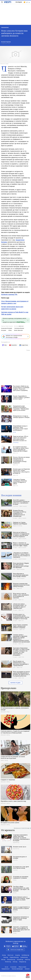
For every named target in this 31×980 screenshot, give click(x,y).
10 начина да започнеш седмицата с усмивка (20, 877)
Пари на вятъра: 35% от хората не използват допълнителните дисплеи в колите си (20, 438)
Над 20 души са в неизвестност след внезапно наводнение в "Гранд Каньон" (21, 663)
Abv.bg (4, 955)
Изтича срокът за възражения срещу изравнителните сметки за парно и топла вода (21, 616)
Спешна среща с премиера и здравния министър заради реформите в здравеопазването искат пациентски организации (21, 638)
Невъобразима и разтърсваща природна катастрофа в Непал (20, 575)
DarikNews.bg (25, 955)
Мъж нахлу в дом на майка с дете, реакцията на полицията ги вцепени (21, 596)
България (15, 518)
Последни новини (11, 495)
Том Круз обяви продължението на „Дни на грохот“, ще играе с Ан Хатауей (21, 889)
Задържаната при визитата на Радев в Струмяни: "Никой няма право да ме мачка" (21, 408)
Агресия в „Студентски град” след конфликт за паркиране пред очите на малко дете (21, 929)
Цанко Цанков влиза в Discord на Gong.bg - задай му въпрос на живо (21, 898)
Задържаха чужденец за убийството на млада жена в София (21, 918)
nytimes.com (21, 326)
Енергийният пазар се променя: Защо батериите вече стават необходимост (20, 428)
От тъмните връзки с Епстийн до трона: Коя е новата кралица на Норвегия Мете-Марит (21, 449)
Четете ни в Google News (16, 949)
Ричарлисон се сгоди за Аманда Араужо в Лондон (21, 416)
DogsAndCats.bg (14, 957)
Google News (24, 345)
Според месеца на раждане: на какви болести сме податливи (13, 757)
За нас (6, 967)
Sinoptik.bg (20, 959)
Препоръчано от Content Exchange (21, 828)
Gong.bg (17, 955)
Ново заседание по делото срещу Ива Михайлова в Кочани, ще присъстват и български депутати (21, 674)
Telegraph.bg (22, 961)
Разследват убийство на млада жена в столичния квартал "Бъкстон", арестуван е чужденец (21, 388)
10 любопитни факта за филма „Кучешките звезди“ (15, 709)
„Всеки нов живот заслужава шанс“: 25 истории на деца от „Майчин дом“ (19, 606)
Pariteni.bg (8, 961)
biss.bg (14, 432)
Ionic (10, 330)
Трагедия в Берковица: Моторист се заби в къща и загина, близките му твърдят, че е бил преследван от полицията (21, 651)
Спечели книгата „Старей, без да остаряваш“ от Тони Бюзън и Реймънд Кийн (15, 732)
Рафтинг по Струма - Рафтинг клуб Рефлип (20, 523)
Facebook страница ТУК (9, 294)
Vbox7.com (10, 955)
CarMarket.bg (24, 957)
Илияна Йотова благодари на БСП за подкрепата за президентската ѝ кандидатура (19, 513)
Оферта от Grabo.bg (17, 525)
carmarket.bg (15, 442)
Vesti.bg (7, 2)
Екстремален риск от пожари (20, 857)
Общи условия (22, 967)
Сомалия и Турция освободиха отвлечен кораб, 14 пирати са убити (20, 482)
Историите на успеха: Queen (10, 822)
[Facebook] (15, 971)
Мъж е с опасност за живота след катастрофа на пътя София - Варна (21, 544)
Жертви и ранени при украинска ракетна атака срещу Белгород (21, 585)
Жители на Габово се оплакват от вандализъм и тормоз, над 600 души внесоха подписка (21, 534)
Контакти (27, 969)
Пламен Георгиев (6, 41)
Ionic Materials (19, 330)
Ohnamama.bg (11, 959)
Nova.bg (5, 957)
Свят (14, 569)
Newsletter (14, 345)
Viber (5, 345)
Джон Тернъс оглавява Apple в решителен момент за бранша (20, 626)
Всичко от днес (15, 682)
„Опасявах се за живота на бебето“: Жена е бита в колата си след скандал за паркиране (21, 555)
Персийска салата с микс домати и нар (13, 801)
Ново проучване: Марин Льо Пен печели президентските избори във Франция (21, 565)
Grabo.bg (27, 959)
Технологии (5, 27)
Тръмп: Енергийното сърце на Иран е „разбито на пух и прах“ (21, 397)
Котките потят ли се (19, 847)
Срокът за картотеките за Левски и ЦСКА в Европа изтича (21, 908)
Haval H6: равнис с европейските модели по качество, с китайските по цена (21, 502)
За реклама (13, 967)
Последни (18, 2)
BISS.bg (3, 959)
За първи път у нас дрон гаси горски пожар (21, 867)
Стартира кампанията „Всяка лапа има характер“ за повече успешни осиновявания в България (21, 837)
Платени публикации (17, 969)
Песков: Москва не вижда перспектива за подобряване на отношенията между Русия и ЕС (21, 460)
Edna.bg (15, 961)
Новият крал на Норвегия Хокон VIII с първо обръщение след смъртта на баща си (21, 471)
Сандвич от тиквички (8, 780)
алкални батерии (7, 328)
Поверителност (6, 969)
